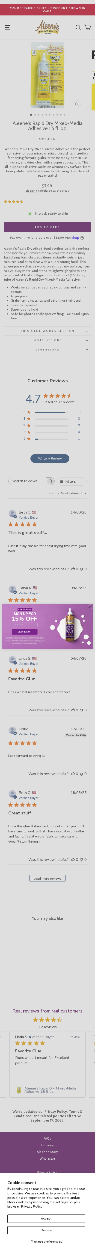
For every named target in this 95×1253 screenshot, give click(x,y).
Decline (46, 1230)
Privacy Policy (31, 1206)
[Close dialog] (90, 607)
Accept (46, 1218)
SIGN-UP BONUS (24, 610)
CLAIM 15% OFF (25, 632)
